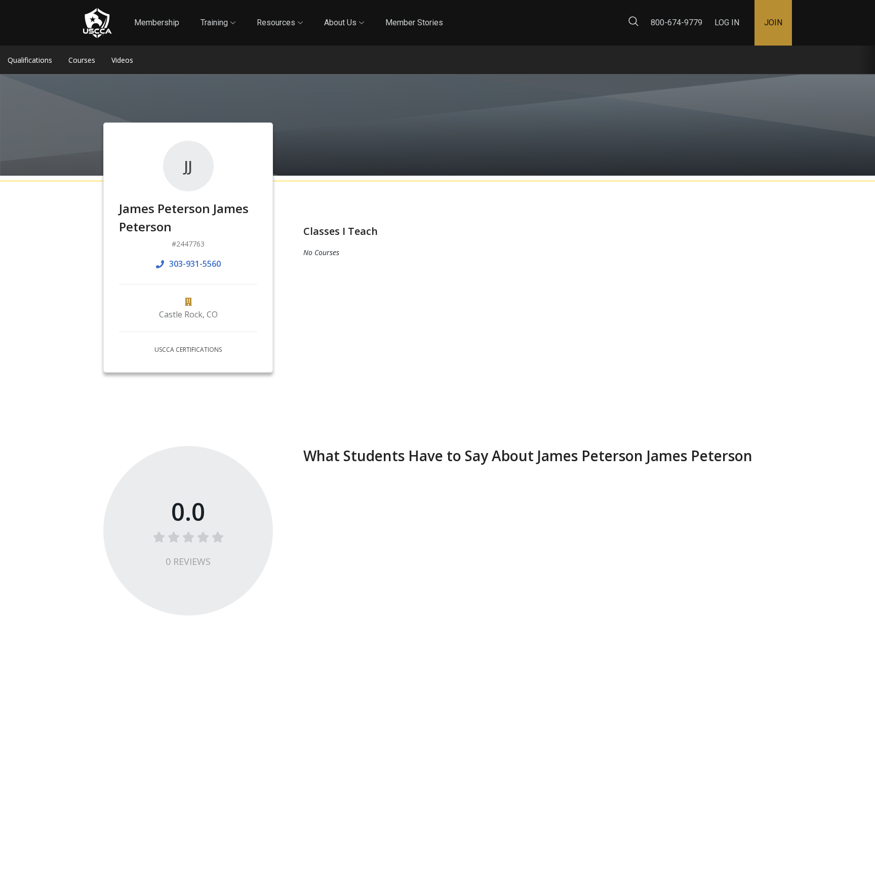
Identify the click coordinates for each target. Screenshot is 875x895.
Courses (81, 60)
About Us (344, 13)
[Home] (97, 23)
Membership (156, 22)
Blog (452, 14)
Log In (726, 22)
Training (218, 13)
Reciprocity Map (509, 14)
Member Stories (414, 22)
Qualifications (30, 60)
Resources (280, 13)
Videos (122, 60)
